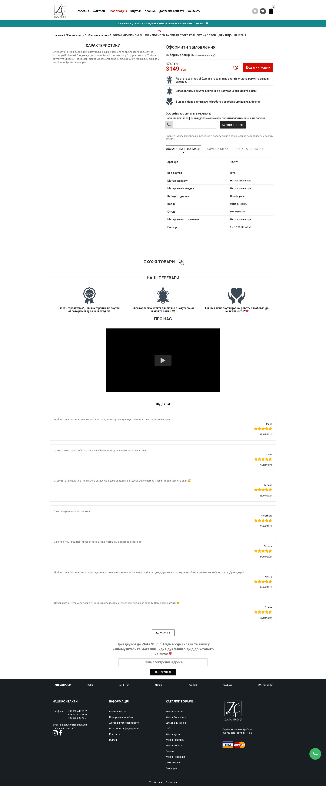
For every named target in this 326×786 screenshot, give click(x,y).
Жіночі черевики (175, 756)
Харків (193, 684)
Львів (158, 684)
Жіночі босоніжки (98, 35)
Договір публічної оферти (124, 722)
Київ (90, 684)
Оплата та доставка (248, 149)
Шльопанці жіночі (176, 722)
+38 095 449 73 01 (78, 711)
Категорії (99, 11)
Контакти (194, 11)
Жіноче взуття (75, 35)
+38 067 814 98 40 (78, 714)
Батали (170, 751)
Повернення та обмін (121, 717)
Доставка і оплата (171, 11)
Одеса (227, 684)
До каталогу (163, 633)
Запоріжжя (265, 684)
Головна (83, 11)
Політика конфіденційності (124, 728)
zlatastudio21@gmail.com (74, 724)
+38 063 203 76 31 (78, 718)
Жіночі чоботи (174, 745)
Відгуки (135, 11)
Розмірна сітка (217, 149)
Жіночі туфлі (173, 734)
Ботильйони (173, 762)
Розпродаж (118, 11)
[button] (159, 31)
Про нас (150, 11)
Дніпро (124, 684)
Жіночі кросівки (175, 739)
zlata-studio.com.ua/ (64, 728)
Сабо (168, 728)
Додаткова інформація (183, 149)
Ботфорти (171, 768)
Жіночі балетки (174, 711)
